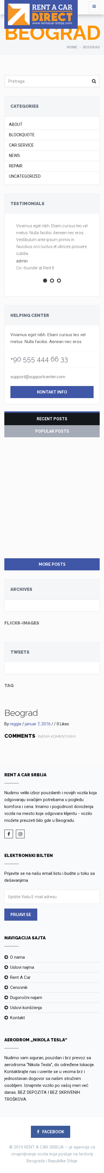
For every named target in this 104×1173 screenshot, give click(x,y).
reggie (15, 724)
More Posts (52, 564)
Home (72, 47)
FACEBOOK (52, 1132)
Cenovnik (18, 987)
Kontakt (17, 1017)
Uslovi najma (22, 967)
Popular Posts (52, 431)
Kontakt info (52, 392)
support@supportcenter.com (37, 376)
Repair (16, 166)
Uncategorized (25, 176)
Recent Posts (52, 419)
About (16, 124)
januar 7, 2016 (38, 724)
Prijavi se (20, 914)
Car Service (21, 145)
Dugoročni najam (26, 997)
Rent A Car (20, 977)
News (14, 156)
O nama (17, 957)
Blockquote (22, 135)
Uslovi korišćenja (26, 1007)
